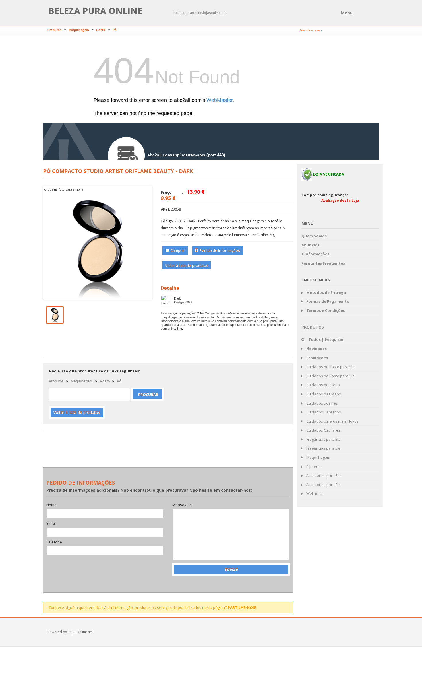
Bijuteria (313, 466)
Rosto (100, 30)
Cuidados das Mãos (323, 394)
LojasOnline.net (80, 631)
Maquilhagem (79, 30)
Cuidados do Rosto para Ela (330, 366)
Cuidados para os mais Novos (332, 421)
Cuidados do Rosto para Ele (330, 375)
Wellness (313, 493)
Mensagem (182, 505)
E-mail (51, 523)
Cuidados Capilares (322, 430)
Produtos (54, 30)
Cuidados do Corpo (322, 384)
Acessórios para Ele (323, 484)
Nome (51, 505)
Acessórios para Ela (323, 475)
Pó (115, 30)
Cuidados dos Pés (321, 403)
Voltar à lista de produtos (186, 265)
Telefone (54, 542)
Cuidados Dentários (323, 412)
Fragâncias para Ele (322, 448)
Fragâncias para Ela (322, 439)
